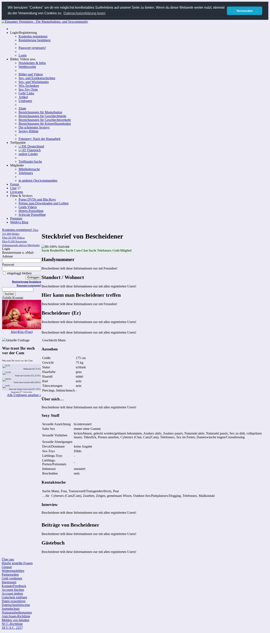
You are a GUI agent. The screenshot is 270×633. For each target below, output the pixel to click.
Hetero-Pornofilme (31, 211)
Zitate (22, 108)
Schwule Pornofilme (32, 214)
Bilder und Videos (31, 74)
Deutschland (35, 146)
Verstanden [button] (244, 10)
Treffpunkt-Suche (30, 161)
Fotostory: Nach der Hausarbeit (39, 139)
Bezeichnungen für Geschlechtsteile (42, 116)
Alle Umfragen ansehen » (24, 395)
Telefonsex (26, 173)
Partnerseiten (10, 574)
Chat (13, 188)
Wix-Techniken (29, 85)
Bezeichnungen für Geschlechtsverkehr (45, 120)
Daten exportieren (14, 601)
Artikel (23, 97)
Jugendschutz (11, 608)
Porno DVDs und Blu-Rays (37, 199)
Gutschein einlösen (14, 597)
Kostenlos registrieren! (21, 237)
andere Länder (28, 154)
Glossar (7, 567)
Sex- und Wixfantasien (34, 82)
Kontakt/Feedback (14, 586)
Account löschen (13, 589)
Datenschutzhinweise (16, 605)
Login (23, 55)
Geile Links (26, 93)
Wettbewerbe (27, 66)
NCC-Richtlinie (12, 624)
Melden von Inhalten (15, 620)
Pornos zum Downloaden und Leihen (44, 203)
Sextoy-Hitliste (28, 131)
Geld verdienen (12, 578)
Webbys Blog (19, 222)
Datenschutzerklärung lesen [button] (84, 13)
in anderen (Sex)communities (38, 180)
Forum (14, 184)
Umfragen (25, 101)
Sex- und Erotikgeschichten (37, 78)
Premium (16, 218)
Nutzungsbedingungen (17, 612)
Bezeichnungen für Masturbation (40, 112)
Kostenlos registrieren (33, 36)
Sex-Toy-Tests (28, 89)
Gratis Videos (28, 207)
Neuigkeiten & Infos (32, 63)
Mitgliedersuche (29, 169)
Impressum (9, 582)
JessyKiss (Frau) (22, 332)
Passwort (8, 264)
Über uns (8, 559)
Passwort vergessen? (32, 48)
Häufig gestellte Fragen (17, 563)
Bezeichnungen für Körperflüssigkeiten (45, 123)
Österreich (33, 150)
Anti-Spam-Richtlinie (16, 616)
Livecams (16, 192)
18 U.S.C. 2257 (12, 627)
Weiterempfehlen (13, 571)
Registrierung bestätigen (35, 40)
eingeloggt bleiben (19, 273)
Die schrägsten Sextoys (34, 127)
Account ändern (12, 593)
